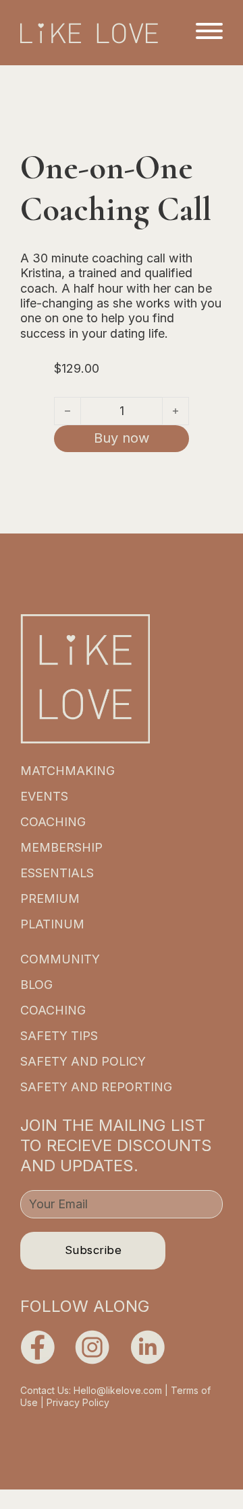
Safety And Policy (83, 1061)
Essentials (57, 873)
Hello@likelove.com (118, 1390)
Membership (61, 847)
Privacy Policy (78, 1402)
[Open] (209, 31)
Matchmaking (67, 771)
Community (60, 959)
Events (44, 796)
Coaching (53, 822)
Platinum (52, 924)
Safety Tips (59, 1036)
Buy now (121, 438)
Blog (36, 985)
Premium (50, 898)
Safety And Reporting (96, 1087)
